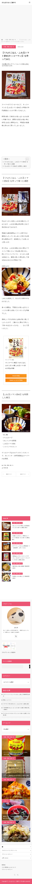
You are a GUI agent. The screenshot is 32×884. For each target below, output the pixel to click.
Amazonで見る (16, 375)
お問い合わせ (5, 858)
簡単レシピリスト (7, 700)
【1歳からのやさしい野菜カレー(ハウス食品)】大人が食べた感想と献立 (21, 537)
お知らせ (6, 801)
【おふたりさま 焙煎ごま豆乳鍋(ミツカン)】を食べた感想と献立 (21, 526)
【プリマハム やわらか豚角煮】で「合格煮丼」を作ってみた (21, 546)
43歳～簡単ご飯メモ (9, 737)
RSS (17, 874)
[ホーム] (16, 847)
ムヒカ (16, 627)
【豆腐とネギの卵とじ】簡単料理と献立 (20, 577)
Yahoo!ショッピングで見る (16, 380)
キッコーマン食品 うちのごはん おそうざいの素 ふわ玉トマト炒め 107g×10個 (15, 365)
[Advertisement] (16, 21)
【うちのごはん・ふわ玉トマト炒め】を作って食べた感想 (16, 163)
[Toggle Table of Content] (26, 159)
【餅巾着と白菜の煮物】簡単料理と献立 (20, 567)
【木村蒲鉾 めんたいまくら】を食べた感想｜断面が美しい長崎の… (16, 708)
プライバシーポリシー (7, 854)
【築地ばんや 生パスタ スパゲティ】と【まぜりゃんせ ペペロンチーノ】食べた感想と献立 (21, 557)
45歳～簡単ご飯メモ (9, 779)
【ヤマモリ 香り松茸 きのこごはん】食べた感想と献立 (16, 704)
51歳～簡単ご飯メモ (9, 758)
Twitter (14, 874)
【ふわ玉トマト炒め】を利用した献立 (15, 166)
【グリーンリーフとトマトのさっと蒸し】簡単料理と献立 (16, 695)
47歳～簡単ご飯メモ (9, 46)
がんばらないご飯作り (9, 2)
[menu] (29, 2)
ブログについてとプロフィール (9, 850)
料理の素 (6, 467)
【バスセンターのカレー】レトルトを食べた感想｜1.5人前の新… (16, 714)
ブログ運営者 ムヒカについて (9, 867)
